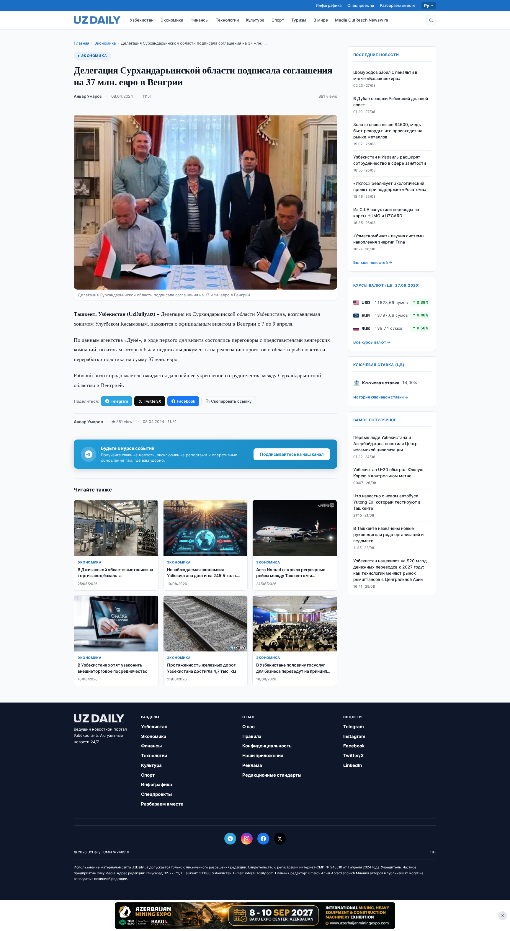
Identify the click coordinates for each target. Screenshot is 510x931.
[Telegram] (230, 839)
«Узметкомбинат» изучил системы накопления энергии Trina (388, 238)
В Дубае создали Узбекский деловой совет (390, 101)
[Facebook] (263, 839)
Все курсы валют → (371, 342)
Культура (255, 19)
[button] (431, 20)
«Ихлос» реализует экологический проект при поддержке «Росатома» (389, 186)
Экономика (172, 19)
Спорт (278, 19)
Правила (251, 736)
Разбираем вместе (398, 5)
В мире (320, 19)
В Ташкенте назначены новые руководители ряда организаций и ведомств (388, 534)
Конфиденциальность (267, 746)
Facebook (186, 401)
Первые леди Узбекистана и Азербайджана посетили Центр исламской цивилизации (385, 443)
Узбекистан (141, 19)
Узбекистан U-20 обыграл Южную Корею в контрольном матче (388, 472)
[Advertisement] (255, 915)
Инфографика (328, 5)
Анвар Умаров (88, 96)
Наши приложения (262, 755)
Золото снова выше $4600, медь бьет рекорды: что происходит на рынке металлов (387, 131)
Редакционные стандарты (271, 775)
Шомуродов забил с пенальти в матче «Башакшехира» (385, 75)
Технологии (227, 19)
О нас (248, 726)
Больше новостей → (372, 262)
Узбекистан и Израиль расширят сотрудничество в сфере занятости (389, 160)
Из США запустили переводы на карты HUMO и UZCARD (386, 212)
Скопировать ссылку (231, 401)
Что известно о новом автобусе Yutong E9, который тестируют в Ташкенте (387, 502)
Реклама (252, 765)
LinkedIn (352, 765)
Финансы (199, 19)
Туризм (298, 19)
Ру (426, 5)
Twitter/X (152, 401)
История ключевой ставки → (380, 397)
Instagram (354, 736)
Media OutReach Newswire (361, 19)
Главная (81, 43)
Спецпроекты (360, 5)
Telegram (119, 401)
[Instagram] (247, 839)
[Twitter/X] (280, 839)
